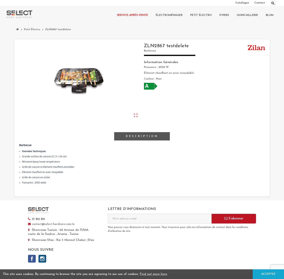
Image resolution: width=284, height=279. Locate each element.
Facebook (32, 259)
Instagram (42, 259)
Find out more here (153, 274)
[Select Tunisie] (19, 14)
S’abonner (235, 218)
